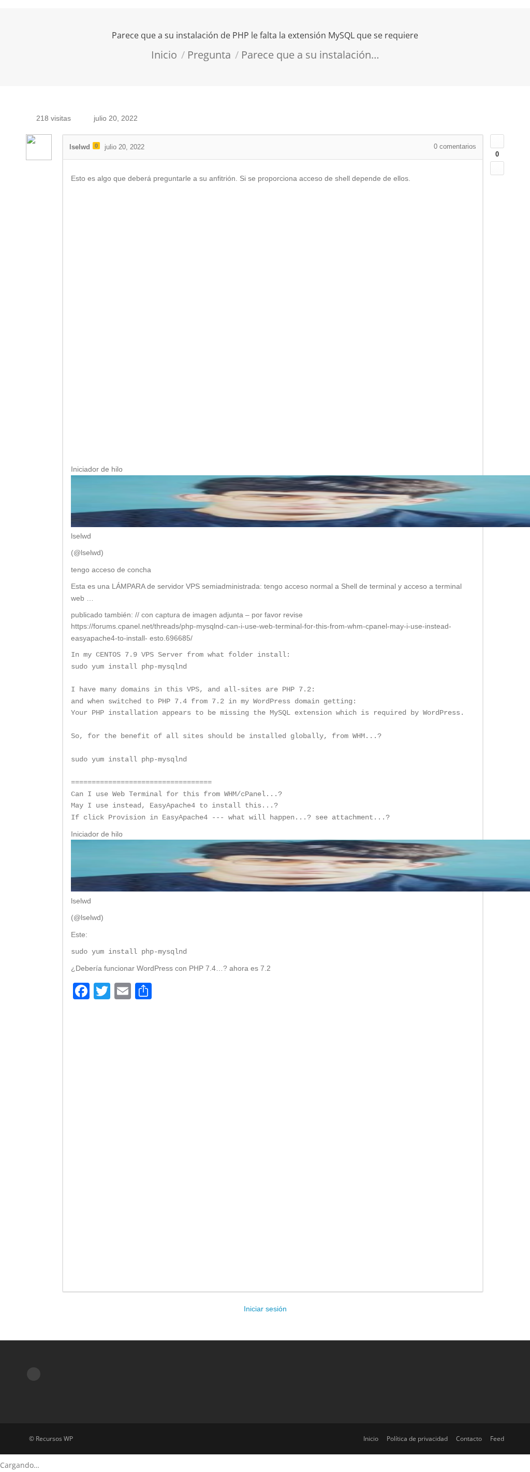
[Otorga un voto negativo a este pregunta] (497, 168)
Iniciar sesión (265, 1309)
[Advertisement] (273, 323)
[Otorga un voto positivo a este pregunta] (497, 141)
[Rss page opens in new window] (33, 1374)
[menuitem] (370, 1439)
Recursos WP (54, 1438)
